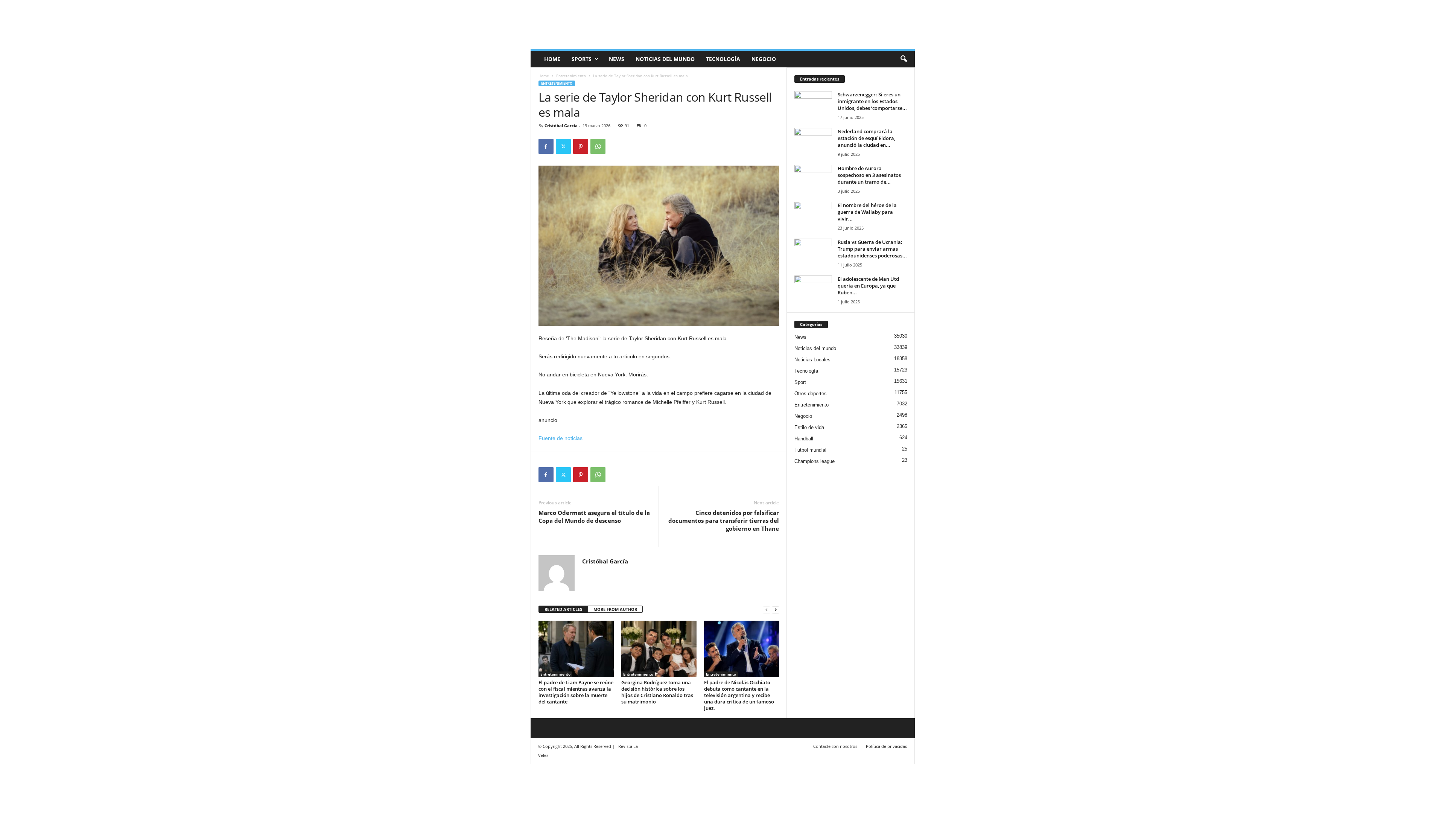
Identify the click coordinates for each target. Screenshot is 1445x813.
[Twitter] (563, 146)
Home (543, 75)
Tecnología (723, 58)
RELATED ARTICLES (563, 609)
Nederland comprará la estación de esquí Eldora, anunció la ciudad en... (866, 138)
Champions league (814, 461)
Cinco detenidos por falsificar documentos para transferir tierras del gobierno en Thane (723, 520)
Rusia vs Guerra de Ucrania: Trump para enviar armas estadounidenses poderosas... (872, 249)
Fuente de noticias (560, 438)
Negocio (763, 58)
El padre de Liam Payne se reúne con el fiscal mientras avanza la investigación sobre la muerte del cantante (575, 692)
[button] (903, 59)
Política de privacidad (887, 746)
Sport (800, 382)
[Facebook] (546, 146)
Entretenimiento (571, 75)
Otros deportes (810, 393)
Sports (582, 58)
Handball (803, 439)
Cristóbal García (561, 125)
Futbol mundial (810, 450)
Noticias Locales (812, 359)
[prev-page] (766, 610)
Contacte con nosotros (835, 746)
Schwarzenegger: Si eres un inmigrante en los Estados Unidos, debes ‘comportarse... (872, 101)
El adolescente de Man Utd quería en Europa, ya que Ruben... (868, 286)
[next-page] (775, 610)
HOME (552, 58)
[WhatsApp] (597, 146)
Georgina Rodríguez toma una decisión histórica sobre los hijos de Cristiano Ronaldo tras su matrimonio (657, 692)
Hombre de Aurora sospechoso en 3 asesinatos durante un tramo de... (869, 175)
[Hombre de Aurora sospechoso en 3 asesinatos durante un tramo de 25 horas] (813, 179)
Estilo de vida (809, 427)
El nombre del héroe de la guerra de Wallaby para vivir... (867, 212)
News (616, 58)
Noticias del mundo (665, 58)
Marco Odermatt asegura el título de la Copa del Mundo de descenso (594, 516)
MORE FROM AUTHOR (615, 609)
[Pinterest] (580, 146)
